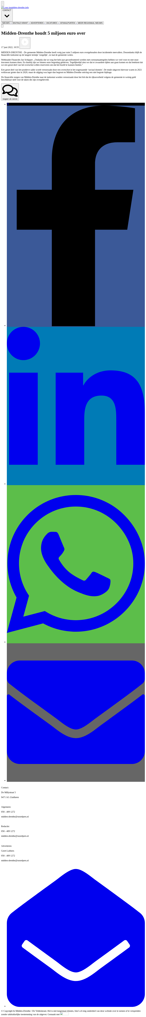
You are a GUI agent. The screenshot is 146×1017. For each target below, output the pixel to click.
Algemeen (35, 47)
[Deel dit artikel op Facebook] (76, 325)
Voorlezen (25, 47)
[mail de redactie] (76, 1006)
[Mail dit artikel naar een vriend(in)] (76, 780)
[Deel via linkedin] (76, 484)
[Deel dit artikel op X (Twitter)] (8, 104)
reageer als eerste (10, 99)
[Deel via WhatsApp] (76, 642)
